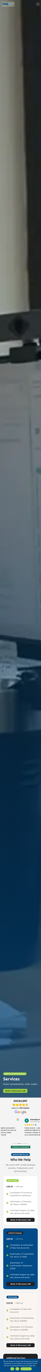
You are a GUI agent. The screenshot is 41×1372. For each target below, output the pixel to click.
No (17, 1369)
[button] (37, 4)
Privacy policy (26, 1369)
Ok (12, 1369)
